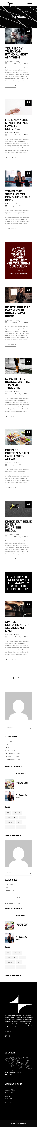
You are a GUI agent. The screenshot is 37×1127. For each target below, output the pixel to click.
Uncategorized (11, 759)
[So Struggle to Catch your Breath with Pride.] (18, 295)
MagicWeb (23, 1123)
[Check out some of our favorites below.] (18, 509)
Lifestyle (8, 747)
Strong (9, 827)
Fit (8, 812)
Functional (11, 817)
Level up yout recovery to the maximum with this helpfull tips (18, 583)
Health (8, 744)
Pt (19, 822)
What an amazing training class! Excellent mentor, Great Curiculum (19, 257)
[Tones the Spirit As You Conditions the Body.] (18, 178)
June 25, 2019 (12, 63)
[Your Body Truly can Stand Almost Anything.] (18, 36)
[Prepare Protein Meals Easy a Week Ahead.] (18, 437)
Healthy (10, 822)
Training (21, 827)
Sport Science (11, 753)
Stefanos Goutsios (13, 61)
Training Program (12, 756)
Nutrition (9, 750)
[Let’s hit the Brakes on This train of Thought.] (18, 366)
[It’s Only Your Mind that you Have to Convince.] (18, 107)
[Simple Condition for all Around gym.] (18, 609)
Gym (22, 817)
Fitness (25, 63)
